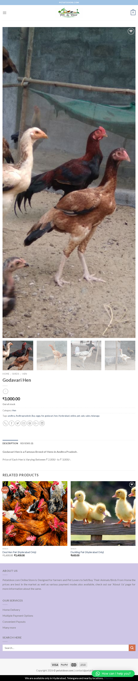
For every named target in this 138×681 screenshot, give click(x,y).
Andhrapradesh (23, 415)
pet (78, 415)
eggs (38, 415)
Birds (15, 373)
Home (6, 373)
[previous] (9, 182)
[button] (113, 673)
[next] (129, 182)
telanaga (95, 415)
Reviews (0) (26, 443)
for (42, 415)
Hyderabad (64, 415)
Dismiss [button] (108, 678)
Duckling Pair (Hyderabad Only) (87, 552)
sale (83, 415)
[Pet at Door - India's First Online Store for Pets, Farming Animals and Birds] (69, 12)
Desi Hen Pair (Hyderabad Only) (19, 552)
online (73, 415)
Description (10, 443)
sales (87, 415)
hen (56, 415)
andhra (11, 415)
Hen (24, 373)
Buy (33, 415)
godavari (49, 415)
